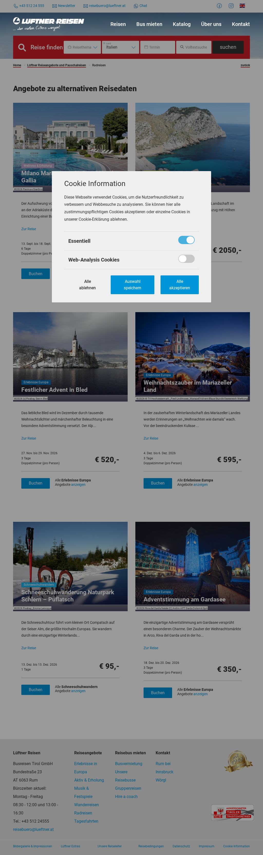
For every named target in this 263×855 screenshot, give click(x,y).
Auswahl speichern (132, 285)
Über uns (211, 24)
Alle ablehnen (87, 285)
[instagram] (232, 6)
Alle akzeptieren (179, 285)
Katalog (182, 24)
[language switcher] (243, 6)
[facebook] (220, 6)
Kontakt (241, 24)
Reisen (118, 24)
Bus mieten (149, 24)
